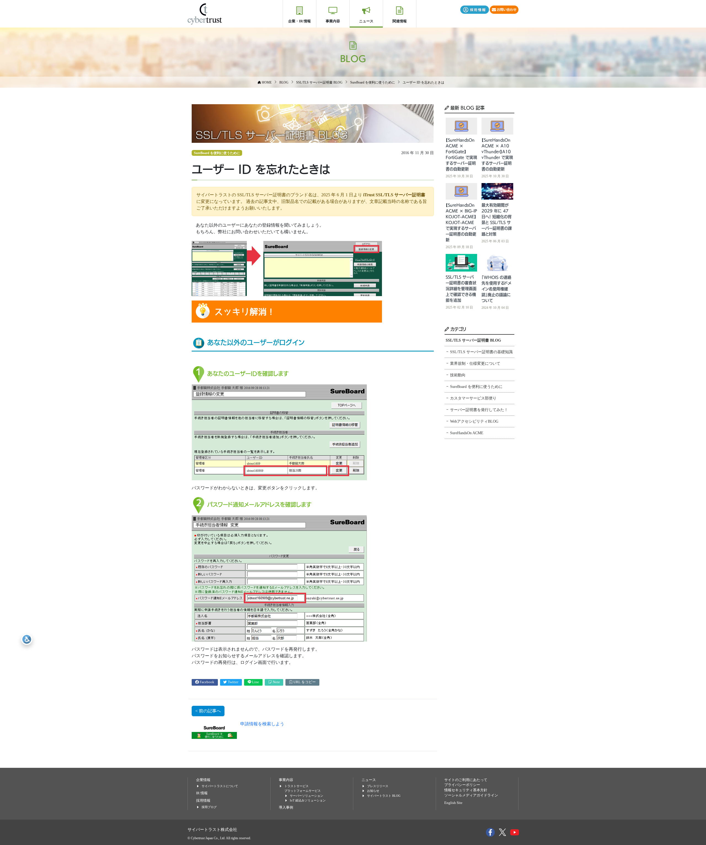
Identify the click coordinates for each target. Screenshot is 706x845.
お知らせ (373, 790)
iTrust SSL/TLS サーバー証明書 (394, 194)
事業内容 (333, 21)
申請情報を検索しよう (262, 723)
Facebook (206, 682)
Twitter (232, 682)
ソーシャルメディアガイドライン (471, 795)
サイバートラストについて (220, 786)
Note (276, 682)
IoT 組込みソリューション (308, 800)
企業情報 (203, 780)
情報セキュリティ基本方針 (465, 790)
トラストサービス (296, 786)
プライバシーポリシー (462, 785)
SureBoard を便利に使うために (217, 153)
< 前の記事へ (208, 711)
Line (255, 682)
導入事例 (286, 807)
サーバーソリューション (306, 795)
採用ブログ (209, 807)
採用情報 (203, 801)
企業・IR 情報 (299, 21)
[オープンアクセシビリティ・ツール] (26, 639)
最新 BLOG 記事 (467, 107)
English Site (453, 803)
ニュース (366, 21)
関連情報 (399, 21)
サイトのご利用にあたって (465, 780)
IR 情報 (202, 793)
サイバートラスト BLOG (383, 795)
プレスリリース (377, 786)
